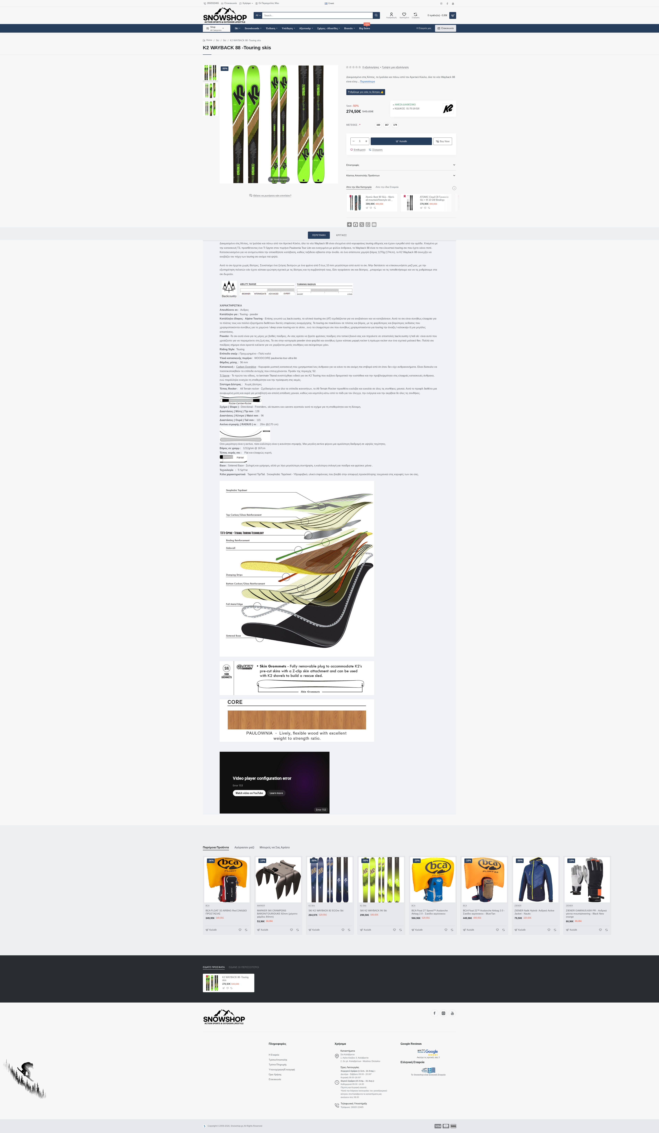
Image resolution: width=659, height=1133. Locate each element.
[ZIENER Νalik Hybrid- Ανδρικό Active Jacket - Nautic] (535, 879)
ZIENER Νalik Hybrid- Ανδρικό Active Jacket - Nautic (534, 912)
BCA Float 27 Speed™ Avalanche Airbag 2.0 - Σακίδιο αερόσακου (430, 912)
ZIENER (518, 906)
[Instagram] (443, 1013)
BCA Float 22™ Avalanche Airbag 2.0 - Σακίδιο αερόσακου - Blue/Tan (484, 912)
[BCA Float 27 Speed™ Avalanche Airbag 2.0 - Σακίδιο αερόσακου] (432, 879)
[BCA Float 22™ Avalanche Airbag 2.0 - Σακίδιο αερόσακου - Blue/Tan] (484, 879)
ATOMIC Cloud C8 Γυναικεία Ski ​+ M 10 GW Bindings (434, 198)
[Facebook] (434, 1013)
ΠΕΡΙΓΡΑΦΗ (319, 235)
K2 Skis (312, 906)
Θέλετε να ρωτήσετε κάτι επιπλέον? (272, 195)
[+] (366, 141)
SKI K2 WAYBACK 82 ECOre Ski (326, 910)
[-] (353, 141)
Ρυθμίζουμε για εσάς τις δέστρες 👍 (365, 92)
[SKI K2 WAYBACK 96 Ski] (381, 879)
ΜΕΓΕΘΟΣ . (352, 125)
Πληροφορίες (277, 1043)
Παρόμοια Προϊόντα (216, 847)
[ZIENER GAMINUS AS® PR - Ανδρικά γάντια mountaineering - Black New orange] (587, 879)
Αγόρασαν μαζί (244, 847)
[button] (401, 141)
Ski (217, 40)
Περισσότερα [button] (367, 81)
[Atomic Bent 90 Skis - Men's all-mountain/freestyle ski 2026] (355, 202)
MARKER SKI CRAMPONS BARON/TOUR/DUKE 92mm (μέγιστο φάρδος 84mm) (277, 913)
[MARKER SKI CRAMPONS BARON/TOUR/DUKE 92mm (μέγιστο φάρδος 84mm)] (278, 879)
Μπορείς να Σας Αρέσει (275, 847)
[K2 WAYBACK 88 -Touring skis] (210, 73)
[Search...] (376, 15)
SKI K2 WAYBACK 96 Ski (373, 910)
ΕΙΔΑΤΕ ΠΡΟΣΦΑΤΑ (214, 967)
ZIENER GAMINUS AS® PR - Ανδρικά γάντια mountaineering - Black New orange (586, 913)
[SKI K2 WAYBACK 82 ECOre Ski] (329, 879)
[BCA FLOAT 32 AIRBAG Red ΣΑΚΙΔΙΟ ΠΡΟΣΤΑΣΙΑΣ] (227, 879)
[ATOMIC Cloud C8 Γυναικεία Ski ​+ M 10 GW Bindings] (410, 202)
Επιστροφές (352, 165)
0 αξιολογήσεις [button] (370, 67)
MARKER (261, 906)
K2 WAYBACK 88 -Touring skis (235, 978)
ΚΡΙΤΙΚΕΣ (341, 235)
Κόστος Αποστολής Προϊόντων (363, 175)
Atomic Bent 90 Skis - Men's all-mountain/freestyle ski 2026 (380, 199)
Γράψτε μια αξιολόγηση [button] (395, 67)
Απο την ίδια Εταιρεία (387, 187)
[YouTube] (452, 1013)
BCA (207, 906)
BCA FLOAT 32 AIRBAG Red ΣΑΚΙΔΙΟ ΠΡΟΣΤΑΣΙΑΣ (226, 912)
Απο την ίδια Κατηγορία (359, 187)
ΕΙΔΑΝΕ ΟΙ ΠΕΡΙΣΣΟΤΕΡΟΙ (244, 967)
